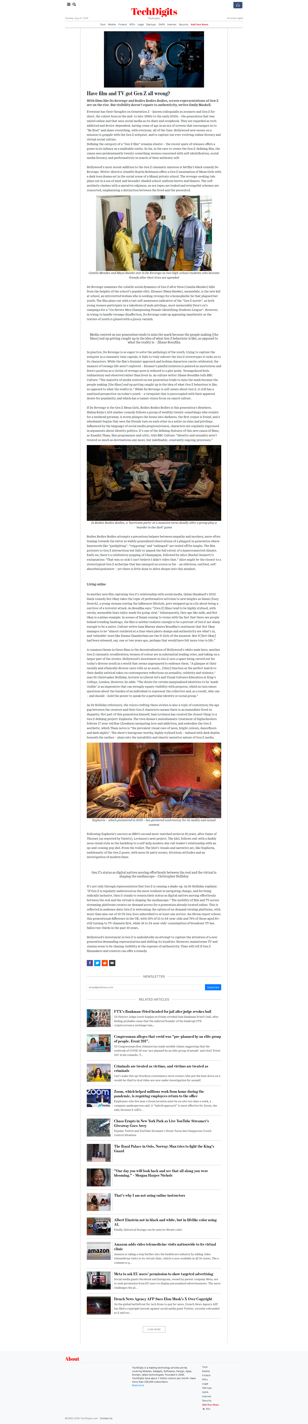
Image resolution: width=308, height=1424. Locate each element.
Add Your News (199, 24)
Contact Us (106, 1418)
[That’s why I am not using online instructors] (99, 1201)
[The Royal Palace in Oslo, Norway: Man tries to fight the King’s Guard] (99, 1152)
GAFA (161, 24)
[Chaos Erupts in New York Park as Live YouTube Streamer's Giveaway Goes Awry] (99, 1127)
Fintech (122, 24)
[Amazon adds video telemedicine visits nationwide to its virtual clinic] (99, 1250)
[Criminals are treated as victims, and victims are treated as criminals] (99, 1072)
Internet (171, 24)
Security (183, 24)
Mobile (112, 24)
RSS (207, 1408)
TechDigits (154, 11)
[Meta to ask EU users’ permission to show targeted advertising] (99, 1280)
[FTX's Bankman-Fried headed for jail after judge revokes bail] (99, 1017)
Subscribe (213, 987)
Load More (154, 1329)
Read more (138, 1385)
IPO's (132, 24)
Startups (151, 24)
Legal (141, 24)
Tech (103, 24)
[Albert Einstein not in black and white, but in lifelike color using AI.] (99, 1226)
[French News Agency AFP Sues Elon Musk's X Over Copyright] (99, 1305)
